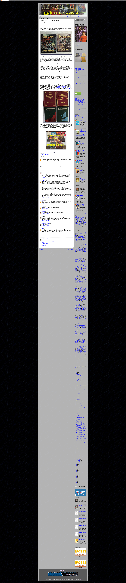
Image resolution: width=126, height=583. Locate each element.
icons (76, 280)
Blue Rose (78, 234)
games (76, 270)
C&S (77, 236)
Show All (85, 213)
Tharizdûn (83, 341)
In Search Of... (77, 66)
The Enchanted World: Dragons (80, 400)
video (78, 354)
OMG (83, 309)
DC (82, 251)
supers (77, 336)
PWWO (76, 317)
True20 (85, 347)
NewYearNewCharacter (78, 304)
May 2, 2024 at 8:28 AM (45, 243)
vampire (85, 351)
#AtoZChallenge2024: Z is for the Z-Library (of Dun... (81, 385)
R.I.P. (82, 317)
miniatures (84, 296)
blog (77, 233)
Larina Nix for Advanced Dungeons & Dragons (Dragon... (81, 455)
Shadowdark (83, 327)
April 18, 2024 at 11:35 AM (45, 177)
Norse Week (81, 306)
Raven (75, 318)
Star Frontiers (80, 333)
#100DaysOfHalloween (78, 216)
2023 (76, 463)
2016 (76, 471)
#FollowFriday (77, 218)
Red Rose (84, 319)
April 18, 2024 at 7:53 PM (45, 225)
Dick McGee (43, 180)
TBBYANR (78, 340)
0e (75, 219)
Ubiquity (81, 348)
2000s (43, 154)
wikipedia (84, 358)
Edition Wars (83, 260)
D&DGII (83, 248)
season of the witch (82, 325)
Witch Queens (78, 16)
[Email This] (40, 153)
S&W (78, 323)
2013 (76, 475)
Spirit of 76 (76, 333)
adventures (76, 226)
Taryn (85, 339)
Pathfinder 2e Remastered (62, 86)
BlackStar (85, 232)
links (76, 290)
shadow (85, 326)
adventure (83, 225)
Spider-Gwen (84, 332)
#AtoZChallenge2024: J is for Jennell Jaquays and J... (80, 431)
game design (83, 269)
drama (84, 258)
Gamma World (81, 270)
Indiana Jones (81, 281)
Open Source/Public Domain (80, 310)
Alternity (85, 226)
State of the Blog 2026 (83, 121)
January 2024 (79, 461)
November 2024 (79, 375)
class (85, 241)
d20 (50, 154)
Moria (81, 300)
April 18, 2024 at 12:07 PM (45, 203)
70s (75, 222)
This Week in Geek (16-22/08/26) (82, 205)
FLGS (82, 266)
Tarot (83, 339)
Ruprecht (43, 211)
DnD (52, 154)
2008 (76, 481)
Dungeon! (76, 260)
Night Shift (78, 305)
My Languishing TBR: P (51, 241)
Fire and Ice (78, 266)
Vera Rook (81, 353)
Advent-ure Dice (77, 225)
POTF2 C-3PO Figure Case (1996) (82, 161)
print (84, 315)
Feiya (75, 266)
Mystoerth (73, 16)
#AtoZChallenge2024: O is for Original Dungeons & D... (80, 417)
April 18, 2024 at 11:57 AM (45, 197)
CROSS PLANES (78, 168)
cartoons (83, 237)
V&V (84, 350)
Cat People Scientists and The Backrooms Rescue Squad (82, 179)
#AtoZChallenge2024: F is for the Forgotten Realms (81, 444)
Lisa (42, 216)
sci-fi (83, 324)
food (85, 266)
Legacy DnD (84, 288)
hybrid (80, 279)
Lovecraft (77, 291)
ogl (83, 308)
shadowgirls (76, 328)
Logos (60, 16)
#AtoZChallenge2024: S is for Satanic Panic (80, 403)
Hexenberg (81, 276)
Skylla (76, 330)
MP (42, 228)
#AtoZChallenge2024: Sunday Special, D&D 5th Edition (80, 389)
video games (83, 354)
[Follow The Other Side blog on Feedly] (78, 94)
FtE (78, 269)
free (75, 268)
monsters (82, 298)
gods (84, 272)
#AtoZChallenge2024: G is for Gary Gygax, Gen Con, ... (81, 438)
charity (76, 240)
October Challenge (78, 308)
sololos (74, 579)
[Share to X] (41, 153)
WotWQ (77, 364)
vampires (85, 352)
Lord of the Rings (84, 290)
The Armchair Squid (79, 120)
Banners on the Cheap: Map (79, 117)
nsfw (76, 307)
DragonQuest (83, 257)
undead (85, 348)
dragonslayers (80, 258)
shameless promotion (82, 328)
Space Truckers (80, 331)
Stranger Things (83, 334)
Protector (79, 316)
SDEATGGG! (76, 325)
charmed (79, 240)
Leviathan (77, 289)
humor (80, 278)
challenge (83, 238)
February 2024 (79, 460)
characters (83, 239)
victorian (85, 353)
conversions (76, 247)
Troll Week (81, 347)
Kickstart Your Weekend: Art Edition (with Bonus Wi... (80, 446)
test (80, 341)
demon (85, 251)
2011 (76, 477)
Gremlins (43, 242)
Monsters (63, 16)
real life (80, 319)
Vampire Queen (79, 352)
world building (78, 363)
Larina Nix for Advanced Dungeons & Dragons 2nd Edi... (81, 440)
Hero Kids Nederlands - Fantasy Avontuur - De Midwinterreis (79, 101)
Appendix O (41, 16)
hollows (76, 277)
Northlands (85, 306)
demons (78, 252)
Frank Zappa (84, 267)
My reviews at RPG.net (78, 116)
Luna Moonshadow (83, 291)
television (76, 341)
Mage (79, 292)
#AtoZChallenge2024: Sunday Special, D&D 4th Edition (80, 407)
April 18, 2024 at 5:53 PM (45, 220)
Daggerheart (80, 249)
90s (81, 222)
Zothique (76, 367)
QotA (79, 317)
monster (76, 298)
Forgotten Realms (78, 267)
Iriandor (84, 282)
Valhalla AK (81, 351)
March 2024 (78, 459)
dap (84, 249)
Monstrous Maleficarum (78, 299)
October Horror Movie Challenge (79, 69)
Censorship (78, 238)
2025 (76, 372)
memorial (76, 295)
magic (82, 292)
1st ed (85, 219)
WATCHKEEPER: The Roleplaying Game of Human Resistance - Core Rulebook (80, 98)
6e (85, 221)
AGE (81, 226)
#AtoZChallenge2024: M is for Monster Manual (80, 421)
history (84, 276)
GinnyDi (78, 272)
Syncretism (76, 338)
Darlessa (80, 250)
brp (83, 235)
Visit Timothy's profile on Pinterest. (80, 83)
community (80, 245)
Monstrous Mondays (78, 68)
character (77, 239)
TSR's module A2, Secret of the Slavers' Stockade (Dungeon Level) (82, 197)
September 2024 (79, 378)
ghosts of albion (83, 271)
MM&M (84, 297)
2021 (76, 465)
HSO (75, 278)
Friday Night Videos (79, 268)
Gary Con (85, 270)
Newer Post (42, 249)
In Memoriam (83, 280)
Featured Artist (82, 265)
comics (85, 244)
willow (76, 359)
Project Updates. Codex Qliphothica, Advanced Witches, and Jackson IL (80, 46)
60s (83, 221)
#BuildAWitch (77, 217)
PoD (81, 315)
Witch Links (84, 16)
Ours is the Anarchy (82, 187)
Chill (78, 241)
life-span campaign (82, 289)
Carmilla (79, 237)
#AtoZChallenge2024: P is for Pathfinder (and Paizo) (80, 415)
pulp (84, 316)
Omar (80, 309)
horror (82, 277)
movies (76, 301)
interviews (85, 281)
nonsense (77, 306)
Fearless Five (77, 265)
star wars (77, 334)
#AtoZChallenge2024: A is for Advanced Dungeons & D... (80, 457)
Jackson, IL (76, 67)
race (84, 317)
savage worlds (78, 324)
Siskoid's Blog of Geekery (80, 204)
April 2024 (78, 384)
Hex (85, 275)
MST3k (81, 301)
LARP (80, 288)
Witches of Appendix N (78, 77)
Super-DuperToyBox (79, 160)
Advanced (82, 224)
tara (79, 339)
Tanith (77, 339)
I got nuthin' (84, 279)
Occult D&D (83, 307)
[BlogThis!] (41, 153)
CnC (76, 243)
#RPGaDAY (82, 218)
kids (75, 286)
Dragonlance (77, 257)
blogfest (81, 233)
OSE (83, 312)
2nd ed (82, 220)
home (79, 277)
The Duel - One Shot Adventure (79, 99)
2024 (76, 373)
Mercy (82, 295)
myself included (67, 88)
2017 (76, 470)
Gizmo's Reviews (78, 141)
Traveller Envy (82, 346)
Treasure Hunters (77, 347)
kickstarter (82, 285)
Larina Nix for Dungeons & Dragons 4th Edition (80, 405)
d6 (76, 249)
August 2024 (78, 379)
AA (80, 223)
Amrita (43, 206)
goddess (81, 272)
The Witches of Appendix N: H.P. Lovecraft (82, 505)
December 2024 (79, 374)
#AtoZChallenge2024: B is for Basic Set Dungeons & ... (80, 453)
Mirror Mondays (79, 297)
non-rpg (85, 305)
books (76, 235)
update (83, 349)
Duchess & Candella (82, 259)
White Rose (76, 358)
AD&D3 (79, 224)
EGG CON (79, 261)
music (84, 301)
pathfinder (54, 154)
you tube (78, 366)
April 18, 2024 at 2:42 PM (45, 213)
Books (46, 16)
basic (77, 230)
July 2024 (78, 380)
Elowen (78, 262)
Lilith (85, 289)
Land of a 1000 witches (81, 287)
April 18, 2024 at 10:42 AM (45, 162)
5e (80, 221)
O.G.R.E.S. (79, 307)
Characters (50, 16)
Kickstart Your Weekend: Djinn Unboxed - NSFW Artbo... (80, 427)
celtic (85, 237)
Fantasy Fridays (81, 264)
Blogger (80, 579)
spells (80, 332)
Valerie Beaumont (77, 351)
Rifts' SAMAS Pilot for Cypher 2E (82, 170)
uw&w (81, 350)
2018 (76, 469)
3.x (44, 154)
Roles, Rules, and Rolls (79, 195)
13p (77, 219)
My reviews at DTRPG (78, 115)
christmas (81, 241)
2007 (76, 482)
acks (83, 223)
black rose (76, 232)
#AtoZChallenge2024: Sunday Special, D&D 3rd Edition (80, 423)
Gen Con (77, 271)
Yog (75, 366)
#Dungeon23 (82, 217)
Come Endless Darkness (78, 244)
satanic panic (84, 323)
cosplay (85, 247)
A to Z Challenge (47, 154)
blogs (85, 233)
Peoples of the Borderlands (79, 110)
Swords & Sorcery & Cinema (79, 72)
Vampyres (77, 353)
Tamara (43, 200)
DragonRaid (76, 258)
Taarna (79, 338)
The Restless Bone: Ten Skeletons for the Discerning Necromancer (80, 109)
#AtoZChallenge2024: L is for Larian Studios (80, 425)
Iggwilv (79, 280)
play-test (77, 315)
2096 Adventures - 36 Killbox (79, 104)
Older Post (70, 249)
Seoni (82, 326)
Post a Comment (43, 245)
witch (85, 359)
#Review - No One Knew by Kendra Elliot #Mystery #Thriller (83, 143)
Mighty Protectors (79, 296)
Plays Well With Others (78, 71)
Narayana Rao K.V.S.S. (45, 223)
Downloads (55, 16)
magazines (76, 292)
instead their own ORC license (59, 87)
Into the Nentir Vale (79, 282)
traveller (77, 346)
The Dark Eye (82, 342)
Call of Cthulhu (81, 236)
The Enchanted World (78, 73)
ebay (79, 260)
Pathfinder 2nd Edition (43, 80)
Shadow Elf (78, 327)
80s (78, 222)
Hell (78, 275)
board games (83, 234)
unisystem (78, 349)
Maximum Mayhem (82, 294)
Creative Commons (78, 248)
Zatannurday (82, 366)
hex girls (77, 276)
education (76, 261)
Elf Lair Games (84, 261)
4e (77, 221)
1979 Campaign (81, 219)
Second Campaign (77, 326)
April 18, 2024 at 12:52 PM (45, 208)
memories (79, 295)
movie (84, 300)
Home (56, 249)
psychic (82, 316)
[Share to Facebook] (42, 153)
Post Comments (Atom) (47, 251)
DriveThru (76, 259)
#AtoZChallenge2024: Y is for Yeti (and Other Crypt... (81, 387)
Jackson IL (83, 283)
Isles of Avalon (77, 283)
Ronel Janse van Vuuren (45, 238)
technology (83, 340)
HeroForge (82, 275)
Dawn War (78, 251)
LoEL (80, 290)
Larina (76, 288)
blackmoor (81, 232)
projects (76, 316)
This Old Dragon (81, 344)
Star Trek (85, 333)
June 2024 (78, 381)
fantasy (76, 264)
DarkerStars (76, 250)
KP (75, 287)
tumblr (77, 348)
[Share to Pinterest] (43, 153)
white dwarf (83, 357)
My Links (68, 16)
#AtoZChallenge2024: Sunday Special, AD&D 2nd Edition (80, 442)
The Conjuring (76, 342)
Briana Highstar (80, 235)
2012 (76, 476)
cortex (81, 247)
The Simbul (80, 343)
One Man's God (77, 70)
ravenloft (80, 318)
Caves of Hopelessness (78, 106)
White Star (80, 358)
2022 (76, 464)
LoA (78, 290)
